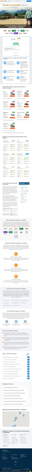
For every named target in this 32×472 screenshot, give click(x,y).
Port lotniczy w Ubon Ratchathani (6, 446)
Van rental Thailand (23, 193)
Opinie (12, 456)
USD (15, 464)
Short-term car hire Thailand (23, 198)
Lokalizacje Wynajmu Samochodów (23, 455)
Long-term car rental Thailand (24, 195)
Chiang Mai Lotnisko (6, 437)
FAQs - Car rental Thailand (23, 202)
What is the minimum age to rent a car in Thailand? (10, 357)
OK (30, 471)
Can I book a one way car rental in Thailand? (10, 359)
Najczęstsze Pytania (23, 456)
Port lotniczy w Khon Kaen (6, 442)
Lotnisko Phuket (14, 434)
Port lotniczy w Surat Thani (14, 443)
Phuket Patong (14, 437)
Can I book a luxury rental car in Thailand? (9, 366)
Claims (21, 457)
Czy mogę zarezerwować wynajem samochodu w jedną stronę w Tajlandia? (15, 401)
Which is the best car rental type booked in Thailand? (11, 364)
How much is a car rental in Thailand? (8, 378)
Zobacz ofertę (12, 106)
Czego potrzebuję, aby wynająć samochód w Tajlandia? (12, 395)
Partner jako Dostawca (14, 457)
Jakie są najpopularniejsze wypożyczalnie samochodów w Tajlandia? (14, 390)
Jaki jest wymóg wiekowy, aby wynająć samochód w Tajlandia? (13, 398)
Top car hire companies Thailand (24, 188)
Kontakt (3, 456)
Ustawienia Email (5, 458)
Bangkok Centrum (22, 437)
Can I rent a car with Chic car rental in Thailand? (10, 373)
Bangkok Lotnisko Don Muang (23, 435)
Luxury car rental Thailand (25, 191)
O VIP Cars (4, 454)
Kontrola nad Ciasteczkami (15, 458)
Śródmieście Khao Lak (23, 442)
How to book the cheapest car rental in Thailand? (10, 371)
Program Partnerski (5, 457)
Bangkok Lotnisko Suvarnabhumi (5, 435)
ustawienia (27, 471)
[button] (16, 418)
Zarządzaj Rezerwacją (14, 454)
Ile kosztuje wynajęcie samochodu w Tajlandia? (11, 387)
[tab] (16, 357)
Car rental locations (24, 199)
